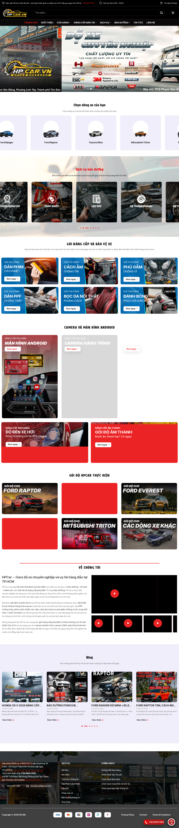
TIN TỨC (138, 22)
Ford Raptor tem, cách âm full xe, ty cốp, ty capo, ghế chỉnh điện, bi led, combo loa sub (119, 705)
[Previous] (7, 59)
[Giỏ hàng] (173, 13)
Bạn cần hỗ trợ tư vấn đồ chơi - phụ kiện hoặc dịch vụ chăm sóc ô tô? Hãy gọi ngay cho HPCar (50, 3)
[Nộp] (161, 13)
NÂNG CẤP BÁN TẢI (84, 22)
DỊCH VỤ (104, 22)
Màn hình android (26, 343)
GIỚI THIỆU (47, 22)
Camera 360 (138, 343)
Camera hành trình (87, 343)
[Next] (172, 59)
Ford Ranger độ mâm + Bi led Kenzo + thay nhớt (74, 705)
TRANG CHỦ (31, 22)
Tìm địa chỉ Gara (170, 3)
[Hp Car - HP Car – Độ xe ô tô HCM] (15, 13)
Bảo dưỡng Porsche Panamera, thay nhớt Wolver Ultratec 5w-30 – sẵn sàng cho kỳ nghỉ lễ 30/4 (29, 705)
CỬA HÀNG (63, 22)
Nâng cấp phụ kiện (15, 338)
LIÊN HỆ (151, 22)
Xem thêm (14, 720)
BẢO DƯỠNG (121, 22)
